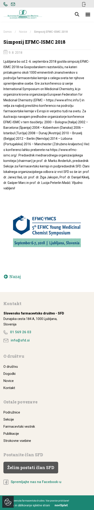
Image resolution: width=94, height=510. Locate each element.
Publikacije (11, 434)
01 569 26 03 (20, 332)
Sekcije (8, 419)
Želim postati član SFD (30, 467)
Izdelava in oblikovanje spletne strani (26, 505)
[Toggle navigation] (88, 14)
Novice (23, 31)
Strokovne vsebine (17, 441)
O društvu (10, 367)
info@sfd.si (20, 340)
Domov (7, 31)
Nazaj (15, 276)
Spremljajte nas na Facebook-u (36, 482)
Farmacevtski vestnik (19, 426)
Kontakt (9, 388)
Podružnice (11, 412)
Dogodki (9, 374)
